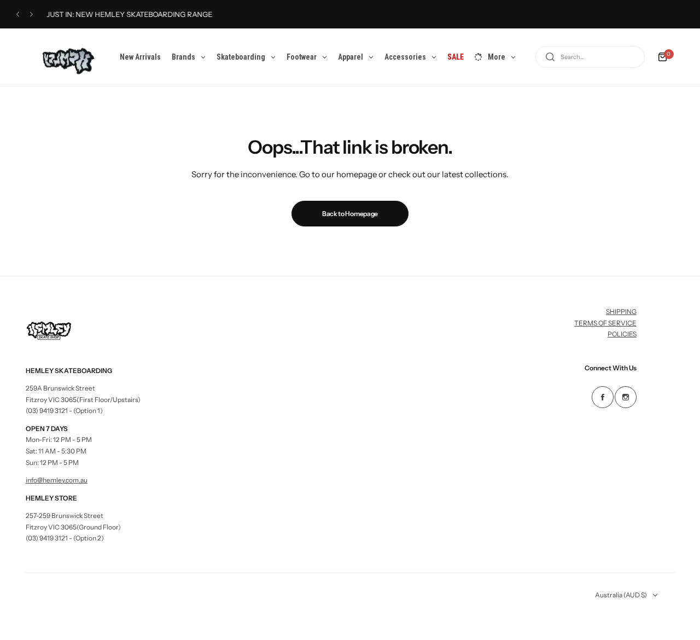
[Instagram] (626, 397)
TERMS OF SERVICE (605, 323)
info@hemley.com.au (57, 480)
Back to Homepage (350, 214)
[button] (17, 14)
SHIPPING (621, 311)
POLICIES (622, 334)
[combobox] (590, 57)
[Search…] (550, 57)
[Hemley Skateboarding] (63, 57)
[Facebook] (603, 397)
